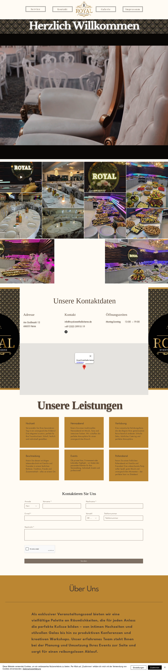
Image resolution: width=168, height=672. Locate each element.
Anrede (28, 501)
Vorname (46, 501)
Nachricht (29, 527)
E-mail (27, 513)
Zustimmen (154, 667)
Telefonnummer (110, 513)
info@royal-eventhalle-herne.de (78, 321)
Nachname (90, 501)
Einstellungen (138, 667)
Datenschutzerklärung (32, 668)
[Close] (164, 667)
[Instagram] (66, 331)
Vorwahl (89, 513)
